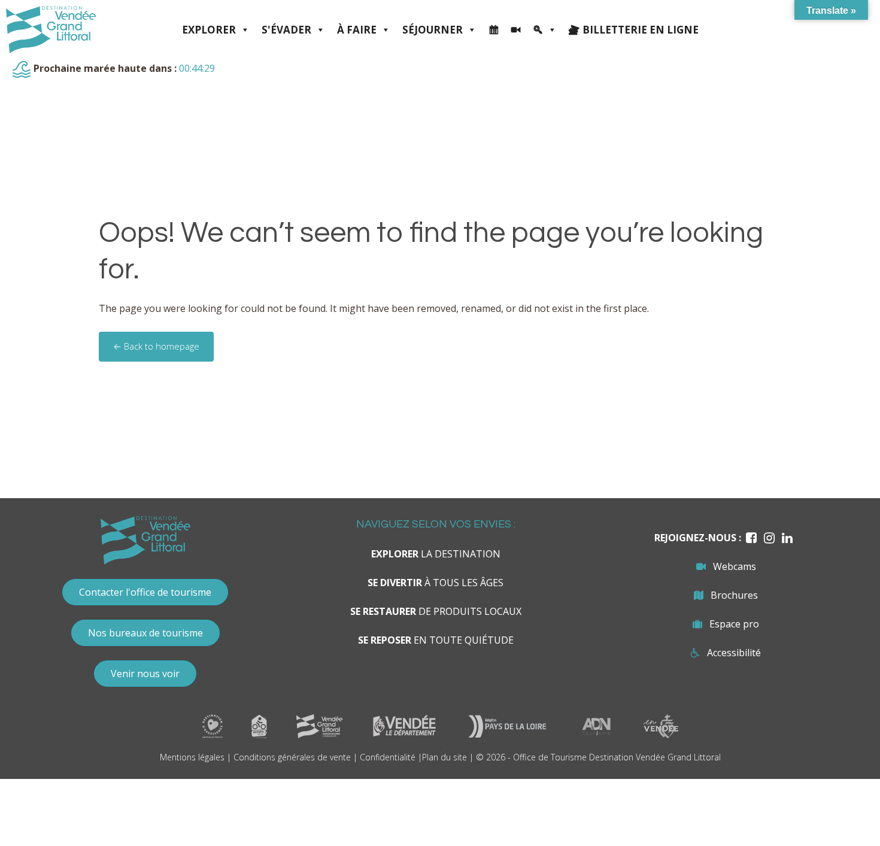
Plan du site (444, 757)
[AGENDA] (494, 30)
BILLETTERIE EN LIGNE (640, 30)
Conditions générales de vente (292, 757)
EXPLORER (209, 30)
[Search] (545, 30)
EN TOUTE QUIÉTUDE (436, 640)
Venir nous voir (145, 673)
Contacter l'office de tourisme (145, 592)
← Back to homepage (156, 346)
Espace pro (734, 623)
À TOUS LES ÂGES (435, 582)
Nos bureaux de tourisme (145, 632)
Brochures (734, 595)
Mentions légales (192, 757)
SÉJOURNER (432, 30)
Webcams (734, 566)
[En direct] (516, 30)
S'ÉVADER (286, 30)
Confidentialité (387, 757)
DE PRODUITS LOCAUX (435, 611)
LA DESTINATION (435, 553)
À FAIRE (357, 30)
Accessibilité (734, 652)
